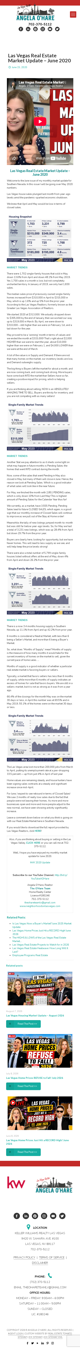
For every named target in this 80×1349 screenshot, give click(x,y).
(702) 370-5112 (40, 1282)
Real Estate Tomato (60, 1333)
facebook (21, 29)
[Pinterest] (47, 1343)
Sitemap (22, 1337)
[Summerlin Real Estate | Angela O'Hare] (35, 11)
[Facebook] (27, 1343)
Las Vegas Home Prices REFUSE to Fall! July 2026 (34, 1077)
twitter (28, 29)
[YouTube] (37, 1343)
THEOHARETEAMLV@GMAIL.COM (44, 1287)
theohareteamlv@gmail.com (40, 902)
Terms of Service (51, 1257)
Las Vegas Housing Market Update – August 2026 (35, 1015)
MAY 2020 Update (40, 862)
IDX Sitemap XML (53, 1337)
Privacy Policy (24, 1257)
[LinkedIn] (42, 1343)
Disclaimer (40, 1263)
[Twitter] (32, 1343)
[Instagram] (53, 1343)
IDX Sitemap (35, 1337)
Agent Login (16, 1333)
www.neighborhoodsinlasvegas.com (40, 906)
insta (42, 29)
